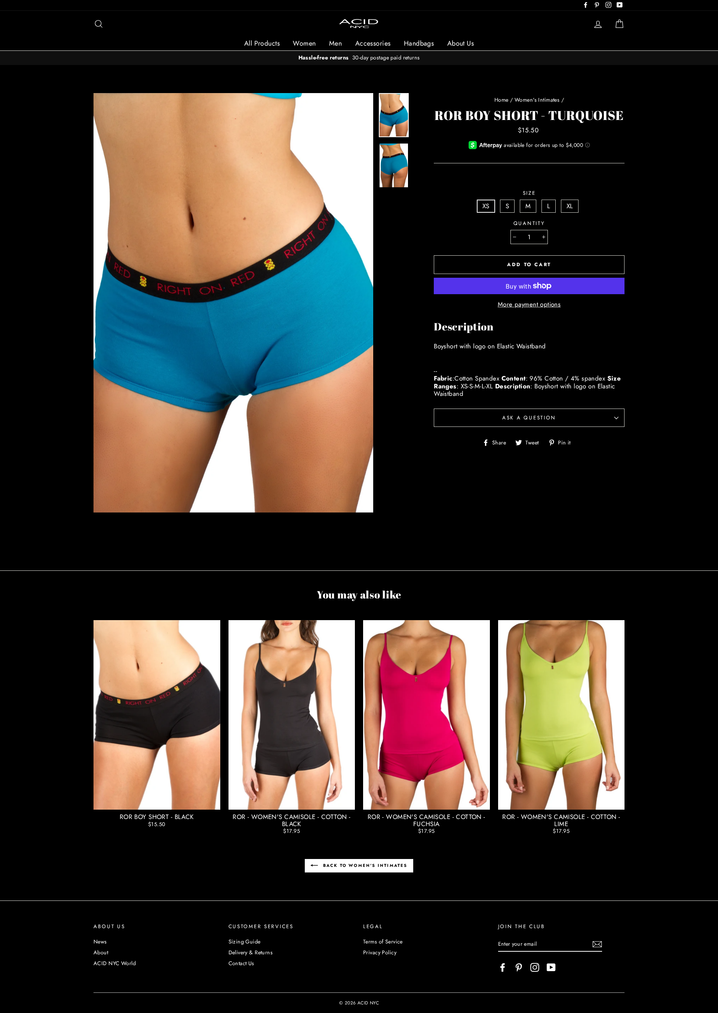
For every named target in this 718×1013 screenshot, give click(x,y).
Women (304, 43)
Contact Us (241, 963)
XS (486, 205)
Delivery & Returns (250, 952)
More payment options (529, 304)
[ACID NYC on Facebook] (502, 967)
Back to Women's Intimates (364, 865)
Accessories (373, 43)
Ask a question (529, 417)
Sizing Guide (244, 941)
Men (335, 43)
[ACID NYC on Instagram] (534, 967)
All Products (262, 43)
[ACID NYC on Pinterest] (518, 967)
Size (529, 193)
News (100, 941)
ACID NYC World (114, 963)
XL (570, 205)
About (100, 952)
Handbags (419, 43)
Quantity (529, 223)
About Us (460, 43)
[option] (359, 58)
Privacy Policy (379, 952)
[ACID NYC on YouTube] (551, 967)
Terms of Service (383, 941)
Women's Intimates (537, 100)
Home (501, 100)
